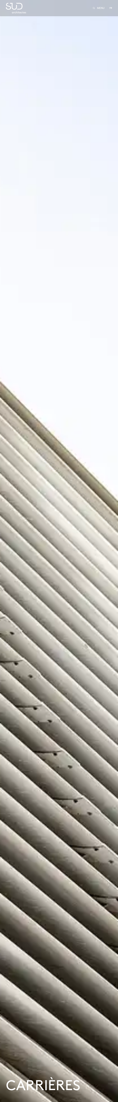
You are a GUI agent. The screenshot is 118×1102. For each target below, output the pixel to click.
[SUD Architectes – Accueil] (16, 8)
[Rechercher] (94, 8)
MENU (101, 8)
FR (111, 8)
